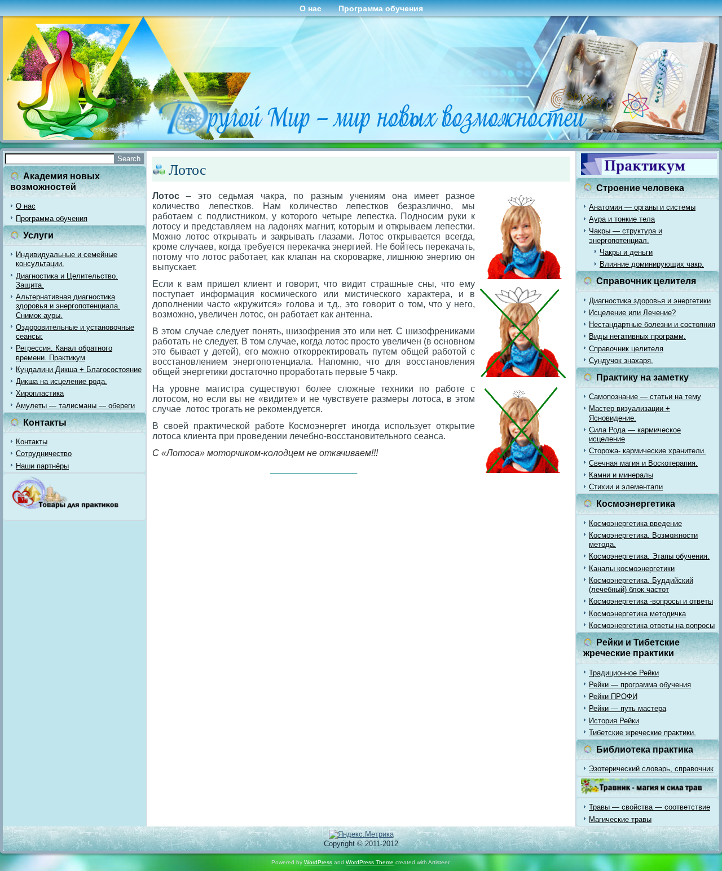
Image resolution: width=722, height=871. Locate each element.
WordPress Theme (370, 862)
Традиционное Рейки (624, 673)
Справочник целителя (626, 348)
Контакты (31, 441)
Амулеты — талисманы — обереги (75, 405)
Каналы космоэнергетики (632, 568)
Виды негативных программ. (637, 336)
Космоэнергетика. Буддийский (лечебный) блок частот (641, 585)
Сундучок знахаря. (621, 360)
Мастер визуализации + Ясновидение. (629, 413)
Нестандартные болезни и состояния (652, 324)
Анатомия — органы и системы (642, 207)
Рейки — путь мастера (627, 708)
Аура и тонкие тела (622, 219)
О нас (311, 8)
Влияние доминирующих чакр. (652, 264)
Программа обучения (380, 8)
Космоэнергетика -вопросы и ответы (651, 601)
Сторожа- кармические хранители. (647, 450)
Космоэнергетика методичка (637, 613)
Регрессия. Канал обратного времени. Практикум (64, 352)
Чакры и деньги (626, 252)
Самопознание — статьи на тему (645, 396)
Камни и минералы (621, 475)
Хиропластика (40, 393)
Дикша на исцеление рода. (61, 381)
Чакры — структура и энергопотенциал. (625, 235)
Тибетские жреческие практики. (642, 732)
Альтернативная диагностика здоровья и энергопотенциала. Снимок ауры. (68, 306)
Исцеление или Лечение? (632, 312)
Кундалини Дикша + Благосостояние (79, 369)
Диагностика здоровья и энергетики (650, 301)
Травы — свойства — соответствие (649, 807)
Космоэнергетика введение (635, 523)
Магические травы (620, 819)
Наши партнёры (42, 466)
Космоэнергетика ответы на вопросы (652, 625)
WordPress (318, 862)
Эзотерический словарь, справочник (651, 768)
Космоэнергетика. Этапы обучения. (649, 556)
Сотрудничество (44, 453)
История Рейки (614, 721)
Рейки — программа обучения (640, 684)
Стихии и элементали (626, 487)
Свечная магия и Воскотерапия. (643, 463)
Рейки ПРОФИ (613, 696)
